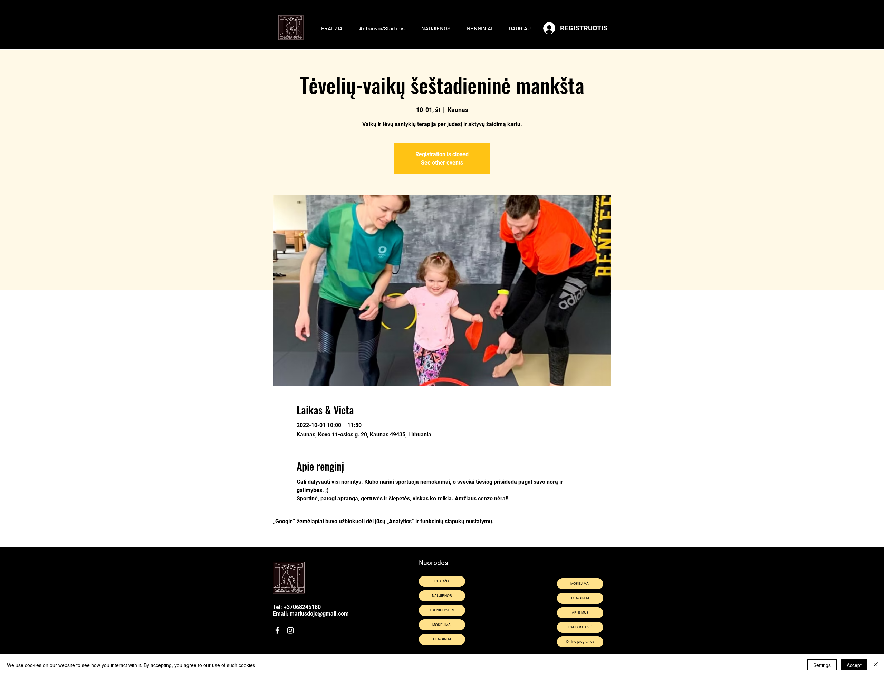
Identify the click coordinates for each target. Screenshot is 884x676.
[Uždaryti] (876, 664)
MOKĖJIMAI (442, 624)
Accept (854, 664)
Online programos (580, 641)
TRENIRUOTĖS (442, 610)
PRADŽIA (442, 581)
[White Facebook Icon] (277, 630)
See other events (442, 162)
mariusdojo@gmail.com (319, 613)
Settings (822, 664)
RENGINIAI (442, 639)
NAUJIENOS (442, 595)
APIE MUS (580, 612)
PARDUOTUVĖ (580, 627)
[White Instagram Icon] (290, 630)
